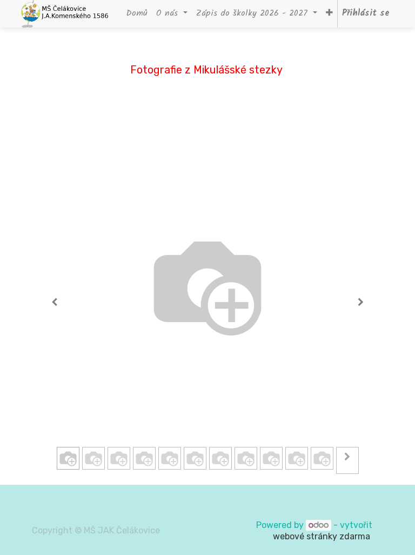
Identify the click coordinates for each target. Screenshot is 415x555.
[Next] (360, 302)
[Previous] (55, 302)
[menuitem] (137, 14)
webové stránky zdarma (322, 536)
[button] (329, 14)
